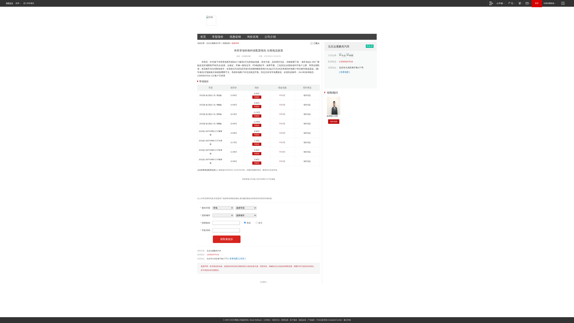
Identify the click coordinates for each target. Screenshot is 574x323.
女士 (260, 223)
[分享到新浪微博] (303, 282)
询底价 (256, 97)
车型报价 (217, 36)
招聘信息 (284, 320)
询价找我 (333, 122)
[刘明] (334, 98)
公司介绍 (270, 36)
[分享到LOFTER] (284, 282)
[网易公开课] (500, 3)
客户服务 (293, 320)
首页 (203, 36)
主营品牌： (333, 55)
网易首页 (9, 3)
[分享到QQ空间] (297, 282)
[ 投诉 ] (242, 258)
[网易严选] (511, 3)
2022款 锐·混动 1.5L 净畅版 (210, 105)
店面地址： (201, 259)
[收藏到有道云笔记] (316, 282)
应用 (17, 3)
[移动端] (491, 3)
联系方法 (276, 320)
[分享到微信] (291, 282)
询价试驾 (252, 36)
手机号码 (205, 230)
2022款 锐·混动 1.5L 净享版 (210, 114)
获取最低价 (226, 239)
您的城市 (205, 215)
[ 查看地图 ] (233, 258)
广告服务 (311, 320)
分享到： (264, 282)
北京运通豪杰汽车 (213, 43)
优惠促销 (235, 36)
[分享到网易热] (271, 282)
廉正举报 (347, 320)
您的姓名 (205, 223)
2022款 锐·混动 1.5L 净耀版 (210, 124)
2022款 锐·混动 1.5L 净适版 (210, 95)
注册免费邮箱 (549, 3)
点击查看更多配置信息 (206, 170)
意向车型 (205, 208)
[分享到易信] (278, 282)
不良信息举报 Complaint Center (329, 320)
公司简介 (267, 320)
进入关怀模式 (28, 3)
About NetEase (256, 320)
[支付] (520, 3)
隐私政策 (302, 320)
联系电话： (201, 255)
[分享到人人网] (310, 282)
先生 (249, 223)
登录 (537, 3)
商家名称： (201, 251)
